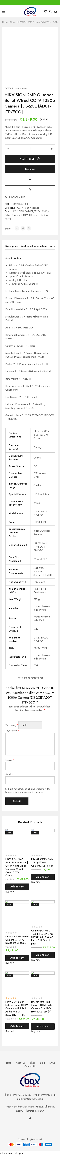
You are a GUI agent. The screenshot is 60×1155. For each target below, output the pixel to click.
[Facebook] (30, 1119)
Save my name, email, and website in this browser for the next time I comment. (27, 790)
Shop (12, 22)
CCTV (24, 215)
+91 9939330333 (22, 1095)
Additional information (34, 246)
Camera (16, 215)
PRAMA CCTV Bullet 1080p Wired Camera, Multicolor (42, 862)
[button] (30, 189)
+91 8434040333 (43, 1095)
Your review (12, 730)
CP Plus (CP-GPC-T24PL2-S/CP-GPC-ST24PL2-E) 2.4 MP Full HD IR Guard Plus (42, 937)
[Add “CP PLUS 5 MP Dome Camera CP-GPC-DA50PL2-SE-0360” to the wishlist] (27, 908)
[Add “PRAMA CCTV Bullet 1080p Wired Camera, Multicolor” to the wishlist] (52, 837)
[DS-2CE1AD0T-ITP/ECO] (26, 211)
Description (11, 246)
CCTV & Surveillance (16, 88)
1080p (45, 211)
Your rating (11, 725)
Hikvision (33, 215)
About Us (20, 1063)
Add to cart (27, 159)
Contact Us (30, 1066)
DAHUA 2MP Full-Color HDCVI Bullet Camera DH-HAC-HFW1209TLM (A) (42, 1006)
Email (9, 774)
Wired (8, 218)
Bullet (7, 215)
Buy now (30, 169)
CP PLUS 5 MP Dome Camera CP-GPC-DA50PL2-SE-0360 (16, 940)
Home (5, 22)
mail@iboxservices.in (33, 1099)
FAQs (52, 1063)
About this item (13, 258)
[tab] (12, 246)
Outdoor (44, 215)
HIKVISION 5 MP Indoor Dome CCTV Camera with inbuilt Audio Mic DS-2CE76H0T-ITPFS (16, 1008)
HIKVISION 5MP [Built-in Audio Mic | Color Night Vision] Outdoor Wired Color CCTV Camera (16, 867)
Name (9, 760)
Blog (42, 1063)
